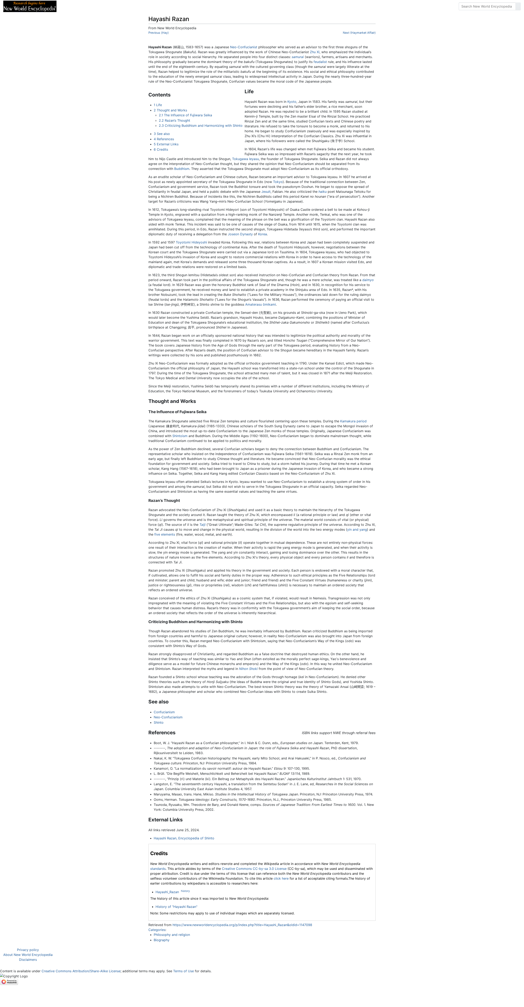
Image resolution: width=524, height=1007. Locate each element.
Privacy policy (28, 950)
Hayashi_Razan (167, 892)
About (86, 6)
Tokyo (278, 182)
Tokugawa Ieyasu (245, 159)
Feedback (104, 6)
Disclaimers (28, 960)
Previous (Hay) (158, 32)
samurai (298, 57)
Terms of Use (183, 971)
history (185, 891)
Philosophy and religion (172, 935)
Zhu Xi (315, 52)
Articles (69, 6)
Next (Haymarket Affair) (359, 32)
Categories (156, 930)
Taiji (202, 525)
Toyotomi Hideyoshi (191, 242)
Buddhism (181, 169)
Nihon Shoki (248, 669)
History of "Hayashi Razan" (176, 907)
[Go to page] (518, 6)
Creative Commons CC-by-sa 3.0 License (254, 869)
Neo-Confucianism (168, 717)
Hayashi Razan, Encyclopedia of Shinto (184, 838)
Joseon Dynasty (240, 234)
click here (281, 878)
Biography (161, 940)
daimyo (368, 280)
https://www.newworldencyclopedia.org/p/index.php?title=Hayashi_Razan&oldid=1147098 (242, 925)
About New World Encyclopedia (28, 955)
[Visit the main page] (29, 5)
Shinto (159, 722)
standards (158, 869)
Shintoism (179, 436)
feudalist (320, 62)
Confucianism (164, 712)
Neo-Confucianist (243, 47)
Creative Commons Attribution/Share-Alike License (81, 971)
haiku (322, 192)
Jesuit (266, 192)
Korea (262, 234)
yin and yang (357, 529)
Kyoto (291, 102)
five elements (164, 534)
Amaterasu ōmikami (260, 304)
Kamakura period (353, 421)
